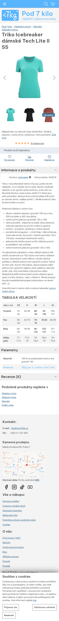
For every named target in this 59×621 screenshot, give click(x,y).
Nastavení (9, 615)
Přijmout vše (10, 607)
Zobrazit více (30, 177)
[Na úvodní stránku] (29, 15)
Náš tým (6, 542)
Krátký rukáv (8, 405)
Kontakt (6, 566)
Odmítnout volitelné (44, 607)
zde (34, 600)
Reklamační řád (10, 515)
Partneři (6, 561)
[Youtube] (6, 486)
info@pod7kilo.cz (19, 428)
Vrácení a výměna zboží (14, 506)
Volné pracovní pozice (13, 547)
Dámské (6, 401)
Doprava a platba (11, 501)
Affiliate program (11, 556)
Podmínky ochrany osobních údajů (19, 520)
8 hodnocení (37, 143)
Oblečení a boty (9, 393)
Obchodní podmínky (12, 510)
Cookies (6, 524)
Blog (5, 552)
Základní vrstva (9, 397)
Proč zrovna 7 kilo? (11, 538)
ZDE (37, 480)
